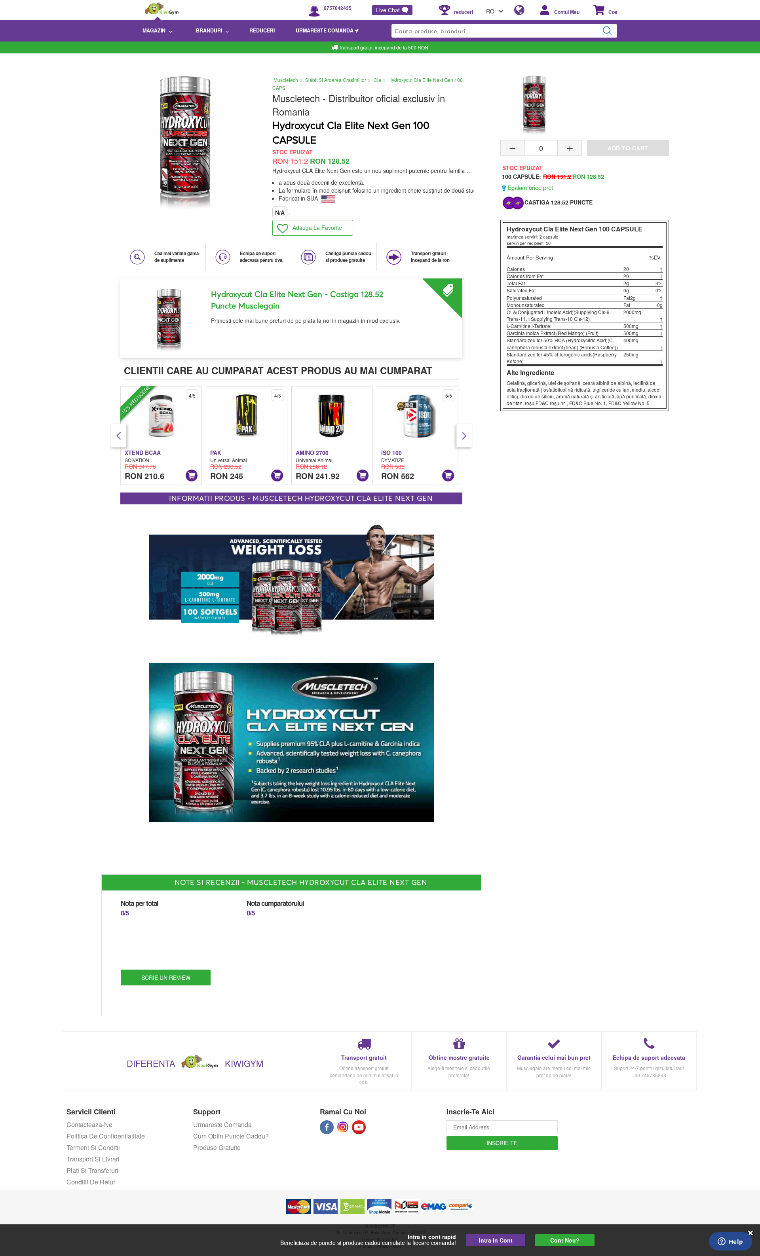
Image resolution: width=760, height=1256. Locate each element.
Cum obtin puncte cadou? (231, 1135)
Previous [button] (118, 435)
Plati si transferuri (92, 1170)
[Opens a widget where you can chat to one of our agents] (730, 1242)
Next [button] (464, 435)
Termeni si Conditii (93, 1147)
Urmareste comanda (222, 1124)
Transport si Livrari (93, 1158)
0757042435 (338, 7)
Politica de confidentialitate (105, 1135)
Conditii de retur (90, 1181)
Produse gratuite (217, 1147)
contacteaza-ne (89, 1124)
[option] (291, 315)
